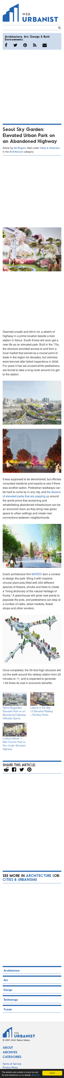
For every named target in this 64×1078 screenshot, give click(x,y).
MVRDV (37, 574)
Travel (8, 1009)
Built (47, 36)
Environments (14, 39)
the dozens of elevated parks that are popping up (32, 494)
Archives (10, 1052)
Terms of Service (12, 1063)
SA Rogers (20, 148)
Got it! (52, 1073)
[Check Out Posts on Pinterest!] (25, 45)
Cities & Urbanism (50, 148)
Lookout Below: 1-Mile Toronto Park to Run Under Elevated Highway (14, 744)
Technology (11, 999)
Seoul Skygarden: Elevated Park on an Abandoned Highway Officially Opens (14, 713)
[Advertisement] (32, 86)
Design (35, 36)
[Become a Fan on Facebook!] (6, 45)
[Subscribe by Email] (44, 45)
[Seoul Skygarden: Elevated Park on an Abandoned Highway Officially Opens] (15, 699)
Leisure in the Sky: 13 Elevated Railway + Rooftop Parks (41, 711)
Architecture (13, 36)
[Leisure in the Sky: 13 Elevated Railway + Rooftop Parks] (42, 699)
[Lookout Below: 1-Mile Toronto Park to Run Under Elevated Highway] (15, 730)
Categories (12, 1057)
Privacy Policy (10, 1067)
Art (26, 36)
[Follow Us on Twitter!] (15, 45)
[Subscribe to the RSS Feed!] (34, 45)
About (8, 1047)
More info (35, 1075)
